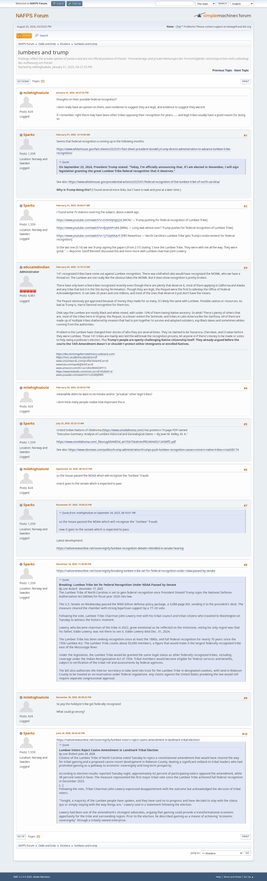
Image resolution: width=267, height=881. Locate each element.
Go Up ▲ (249, 876)
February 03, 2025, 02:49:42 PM (73, 387)
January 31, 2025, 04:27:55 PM (72, 92)
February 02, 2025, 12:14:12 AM (73, 266)
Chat (178, 26)
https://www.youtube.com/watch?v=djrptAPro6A (88, 228)
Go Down (23, 81)
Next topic (241, 70)
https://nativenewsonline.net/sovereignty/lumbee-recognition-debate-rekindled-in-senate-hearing (120, 548)
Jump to (195, 852)
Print (245, 81)
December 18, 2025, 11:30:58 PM (73, 564)
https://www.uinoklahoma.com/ (123, 430)
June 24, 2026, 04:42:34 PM (70, 733)
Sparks (29, 134)
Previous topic (222, 70)
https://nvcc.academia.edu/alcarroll (76, 357)
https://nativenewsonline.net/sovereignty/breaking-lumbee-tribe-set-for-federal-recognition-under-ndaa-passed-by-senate (136, 571)
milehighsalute (36, 92)
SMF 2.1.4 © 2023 (22, 877)
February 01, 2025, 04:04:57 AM (73, 205)
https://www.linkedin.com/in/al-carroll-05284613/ (84, 371)
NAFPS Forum (32, 15)
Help (218, 876)
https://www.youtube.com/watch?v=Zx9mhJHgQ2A (89, 220)
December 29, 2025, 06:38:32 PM (73, 697)
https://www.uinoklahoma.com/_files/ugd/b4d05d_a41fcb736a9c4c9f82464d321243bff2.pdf (116, 442)
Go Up (21, 836)
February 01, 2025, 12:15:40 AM (73, 134)
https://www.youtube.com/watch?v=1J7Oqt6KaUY (89, 236)
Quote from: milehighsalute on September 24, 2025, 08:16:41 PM (98, 513)
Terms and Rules (232, 876)
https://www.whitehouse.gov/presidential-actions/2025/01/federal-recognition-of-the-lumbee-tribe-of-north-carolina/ (144, 182)
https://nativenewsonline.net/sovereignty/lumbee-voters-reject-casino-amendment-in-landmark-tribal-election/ (128, 740)
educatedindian (36, 267)
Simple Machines (41, 877)
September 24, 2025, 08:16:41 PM (74, 468)
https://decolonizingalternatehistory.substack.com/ (85, 354)
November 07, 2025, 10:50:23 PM (74, 504)
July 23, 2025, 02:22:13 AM (70, 423)
